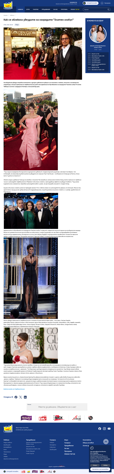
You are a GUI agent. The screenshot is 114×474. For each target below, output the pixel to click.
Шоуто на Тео (30, 446)
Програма (107, 3)
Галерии (53, 440)
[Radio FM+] (23, 471)
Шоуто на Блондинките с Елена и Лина (34, 443)
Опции (95, 465)
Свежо (6, 456)
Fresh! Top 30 (30, 453)
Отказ (105, 465)
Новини (12, 15)
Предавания (30, 440)
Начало (6, 15)
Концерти (53, 445)
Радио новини (8, 442)
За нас (66, 448)
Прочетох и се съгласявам (100, 469)
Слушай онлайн (92, 3)
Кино (5, 449)
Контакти (87, 440)
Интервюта (7, 447)
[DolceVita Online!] (54, 471)
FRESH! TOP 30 (69, 454)
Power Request (30, 451)
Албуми (52, 442)
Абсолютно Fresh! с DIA (33, 449)
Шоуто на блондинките (11, 459)
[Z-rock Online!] (42, 471)
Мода (17, 24)
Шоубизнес (7, 445)
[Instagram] (104, 428)
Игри (66, 440)
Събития (52, 447)
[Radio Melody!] (35, 471)
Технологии (7, 452)
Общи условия (88, 443)
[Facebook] (99, 428)
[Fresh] (28, 471)
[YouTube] (109, 428)
